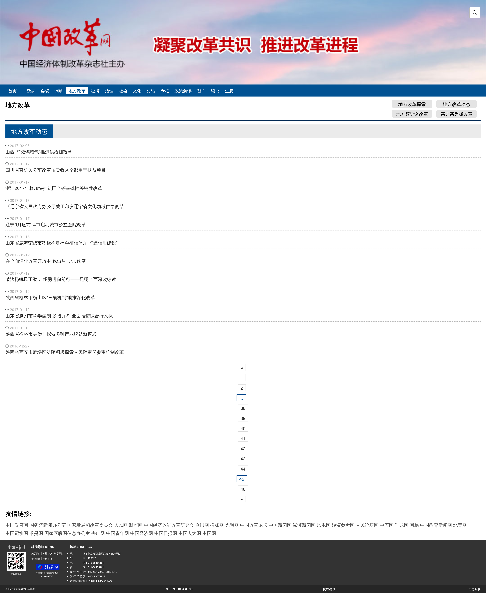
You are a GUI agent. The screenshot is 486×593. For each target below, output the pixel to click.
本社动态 (47, 553)
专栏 (165, 90)
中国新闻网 (280, 525)
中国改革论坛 (253, 525)
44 (243, 468)
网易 (414, 525)
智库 (201, 90)
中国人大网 (189, 533)
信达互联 (474, 589)
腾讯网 (202, 525)
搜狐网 (217, 525)
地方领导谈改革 (412, 114)
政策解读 (183, 90)
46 (243, 489)
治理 (109, 90)
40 (243, 428)
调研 (59, 90)
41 (243, 438)
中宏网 (386, 525)
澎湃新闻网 (304, 525)
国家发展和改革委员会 (90, 525)
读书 (215, 90)
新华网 (136, 525)
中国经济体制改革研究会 (169, 525)
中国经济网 (141, 533)
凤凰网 (323, 525)
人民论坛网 (367, 525)
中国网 (209, 533)
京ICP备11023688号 (178, 589)
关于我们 (35, 553)
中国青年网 (117, 533)
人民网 (121, 525)
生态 (229, 90)
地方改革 (77, 90)
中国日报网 (165, 533)
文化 (137, 90)
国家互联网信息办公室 (67, 533)
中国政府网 (16, 525)
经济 (95, 90)
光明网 (232, 525)
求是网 (36, 533)
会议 (45, 90)
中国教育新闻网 (436, 525)
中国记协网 (16, 533)
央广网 (98, 533)
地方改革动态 (456, 104)
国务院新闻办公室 (47, 525)
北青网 (460, 525)
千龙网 (401, 525)
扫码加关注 (16, 574)
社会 (123, 90)
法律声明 (35, 558)
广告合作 (47, 558)
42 (243, 448)
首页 (12, 90)
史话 (151, 90)
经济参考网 (343, 525)
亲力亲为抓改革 (456, 114)
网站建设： (330, 589)
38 (243, 408)
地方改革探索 (412, 104)
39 (243, 418)
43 (243, 458)
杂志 (31, 90)
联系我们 (58, 553)
